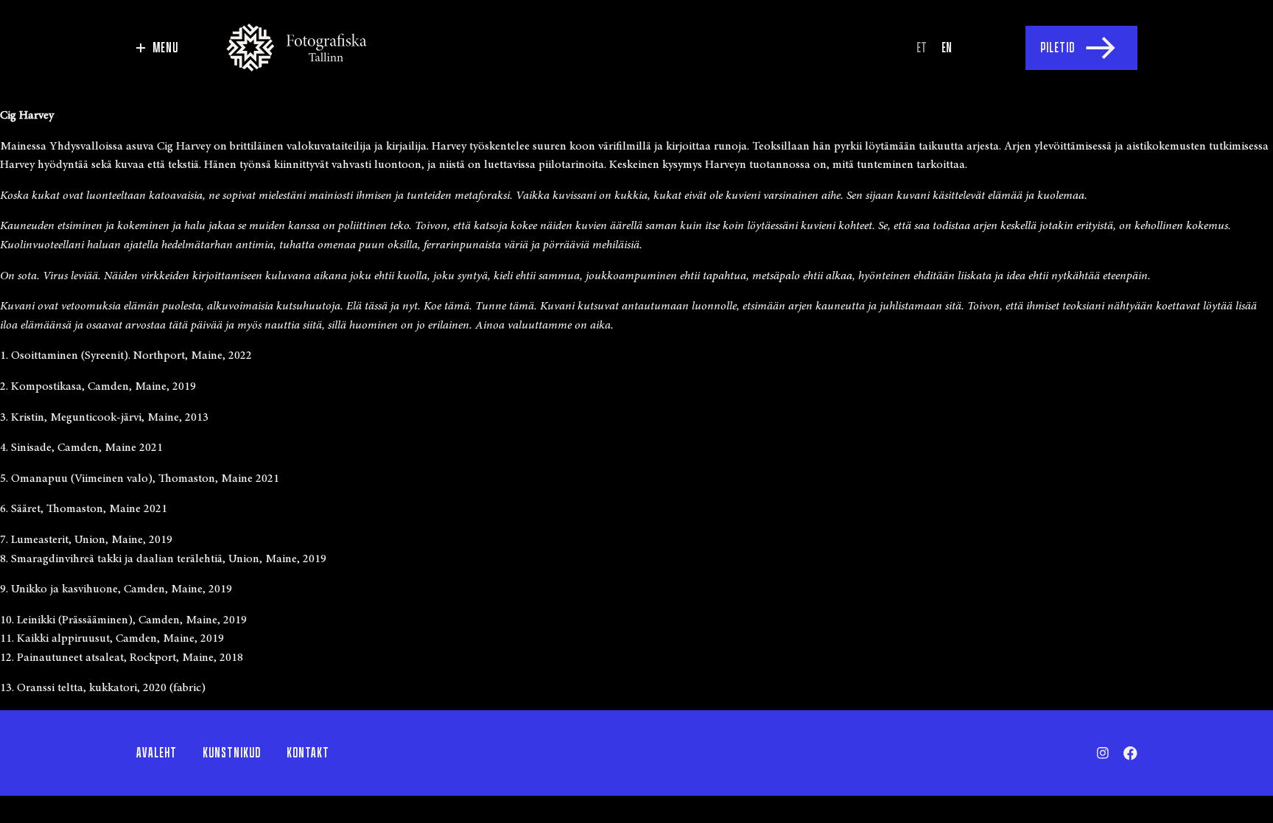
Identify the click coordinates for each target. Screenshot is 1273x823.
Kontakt (308, 753)
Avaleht (156, 753)
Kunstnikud (232, 753)
